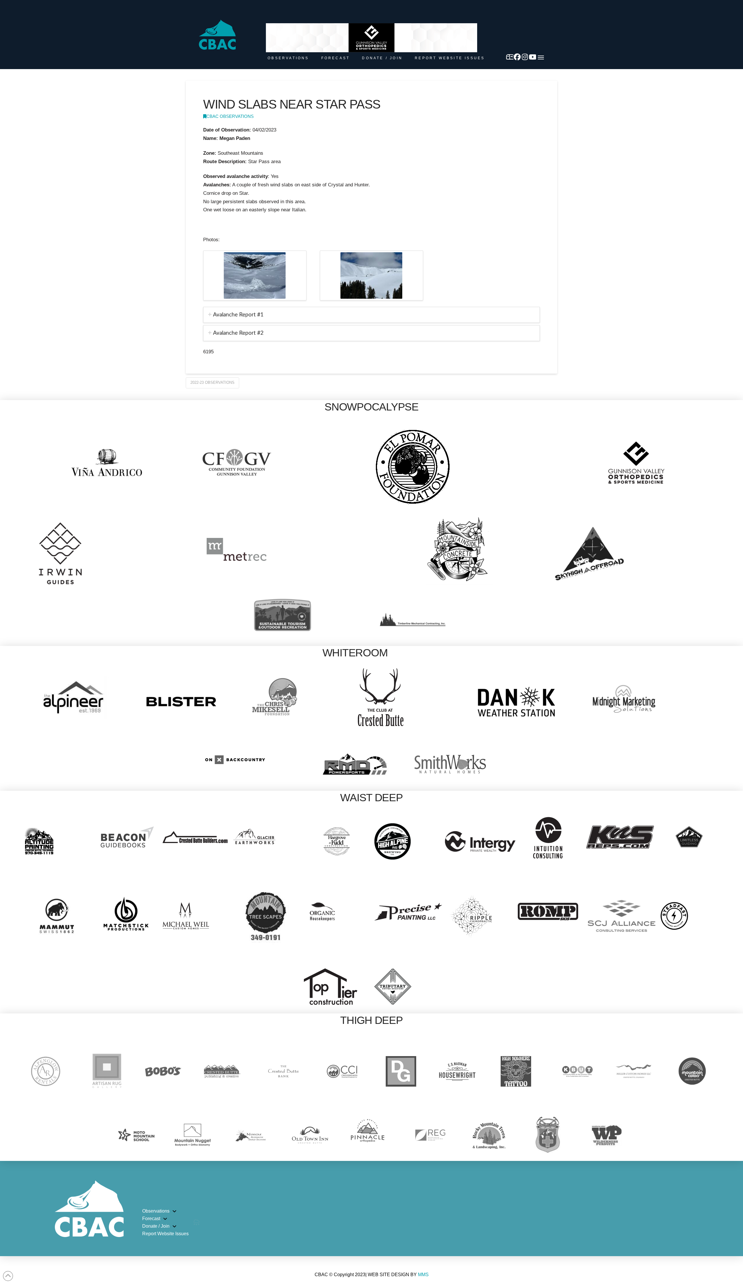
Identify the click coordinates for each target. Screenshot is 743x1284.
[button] (541, 57)
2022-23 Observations (212, 382)
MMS (423, 1274)
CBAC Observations (230, 116)
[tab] (371, 315)
